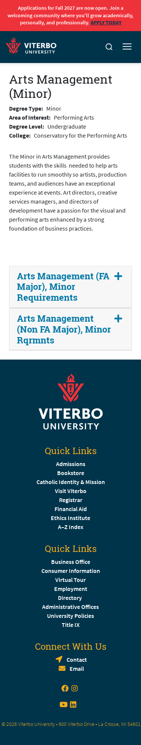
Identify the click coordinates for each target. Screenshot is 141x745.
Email (77, 668)
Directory (70, 597)
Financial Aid (71, 509)
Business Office (70, 561)
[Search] (109, 47)
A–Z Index (70, 527)
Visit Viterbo (70, 491)
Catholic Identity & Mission (70, 482)
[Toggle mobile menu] (127, 47)
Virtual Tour (70, 579)
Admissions (70, 464)
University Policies (70, 615)
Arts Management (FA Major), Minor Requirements (63, 287)
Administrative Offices (70, 606)
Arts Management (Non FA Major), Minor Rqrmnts (64, 329)
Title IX (71, 624)
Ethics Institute (70, 518)
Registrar (70, 500)
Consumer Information (70, 570)
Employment (70, 588)
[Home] (33, 44)
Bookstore (70, 473)
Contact (77, 659)
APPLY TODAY (106, 22)
